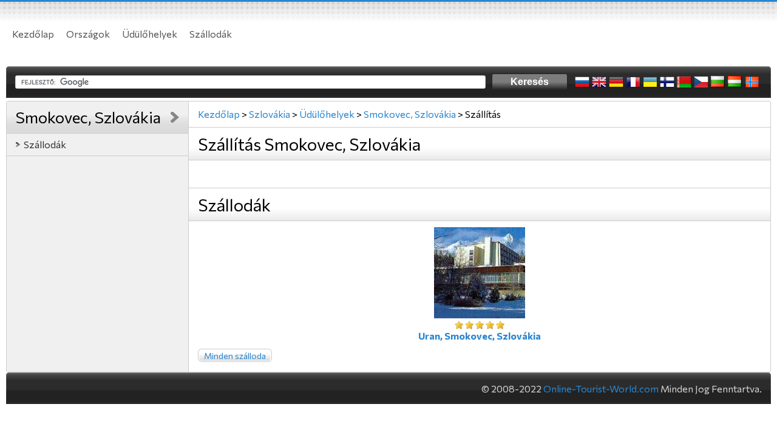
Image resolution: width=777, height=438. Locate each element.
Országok (88, 33)
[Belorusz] (684, 82)
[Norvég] (752, 82)
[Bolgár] (718, 82)
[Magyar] (735, 82)
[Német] (616, 82)
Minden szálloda (235, 356)
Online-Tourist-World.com (601, 388)
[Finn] (667, 82)
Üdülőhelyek (149, 33)
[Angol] (599, 82)
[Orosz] (582, 82)
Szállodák (210, 33)
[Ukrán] (650, 82)
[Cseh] (701, 82)
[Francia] (633, 82)
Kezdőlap (33, 33)
